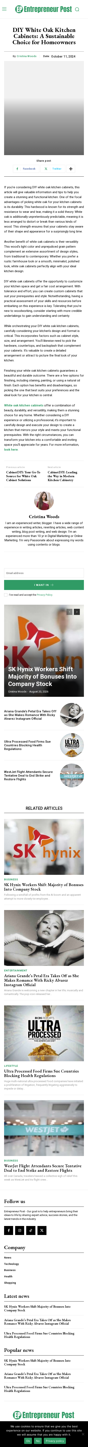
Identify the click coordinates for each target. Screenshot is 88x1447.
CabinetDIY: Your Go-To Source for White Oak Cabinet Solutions (23, 476)
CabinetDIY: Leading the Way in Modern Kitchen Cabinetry (62, 476)
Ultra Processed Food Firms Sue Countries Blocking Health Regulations (27, 745)
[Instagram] (19, 1230)
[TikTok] (30, 1230)
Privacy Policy (44, 594)
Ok (28, 1440)
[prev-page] (69, 612)
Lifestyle (11, 1066)
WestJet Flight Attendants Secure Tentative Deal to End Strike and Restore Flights (28, 775)
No (38, 1440)
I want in (41, 584)
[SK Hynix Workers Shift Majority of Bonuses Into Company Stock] (44, 651)
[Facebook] (8, 1230)
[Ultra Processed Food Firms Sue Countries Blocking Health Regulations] (72, 745)
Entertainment (15, 970)
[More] (71, 169)
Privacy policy (55, 1440)
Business (11, 879)
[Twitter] (41, 1230)
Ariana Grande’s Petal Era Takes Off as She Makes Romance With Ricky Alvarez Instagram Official (30, 715)
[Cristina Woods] (44, 500)
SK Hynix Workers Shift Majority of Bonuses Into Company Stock (42, 676)
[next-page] (77, 612)
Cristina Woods (27, 56)
